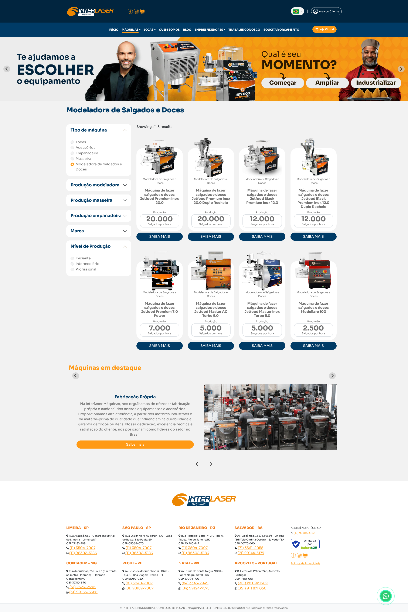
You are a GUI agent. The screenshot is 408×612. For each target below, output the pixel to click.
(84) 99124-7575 (195, 588)
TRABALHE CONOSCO (244, 29)
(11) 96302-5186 (83, 553)
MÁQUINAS (130, 29)
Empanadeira (87, 153)
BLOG (187, 29)
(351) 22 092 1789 (253, 583)
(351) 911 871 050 (252, 588)
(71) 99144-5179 (251, 553)
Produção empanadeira (96, 215)
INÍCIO (113, 29)
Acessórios (85, 147)
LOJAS (148, 29)
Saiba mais (135, 444)
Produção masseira (91, 200)
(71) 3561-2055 (250, 548)
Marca (77, 231)
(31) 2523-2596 (82, 587)
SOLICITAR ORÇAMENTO (281, 29)
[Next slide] (401, 69)
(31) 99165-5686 (83, 592)
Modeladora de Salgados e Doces (99, 167)
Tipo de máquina (89, 130)
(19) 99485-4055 (304, 533)
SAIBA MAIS (159, 236)
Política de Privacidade (305, 563)
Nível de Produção (91, 246)
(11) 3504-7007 (82, 548)
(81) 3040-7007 (139, 583)
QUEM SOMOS (169, 29)
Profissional (86, 269)
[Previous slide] (6, 69)
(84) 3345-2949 (195, 583)
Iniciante (83, 258)
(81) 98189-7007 (139, 588)
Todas (81, 142)
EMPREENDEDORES (209, 29)
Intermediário (87, 264)
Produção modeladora (95, 185)
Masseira (83, 158)
